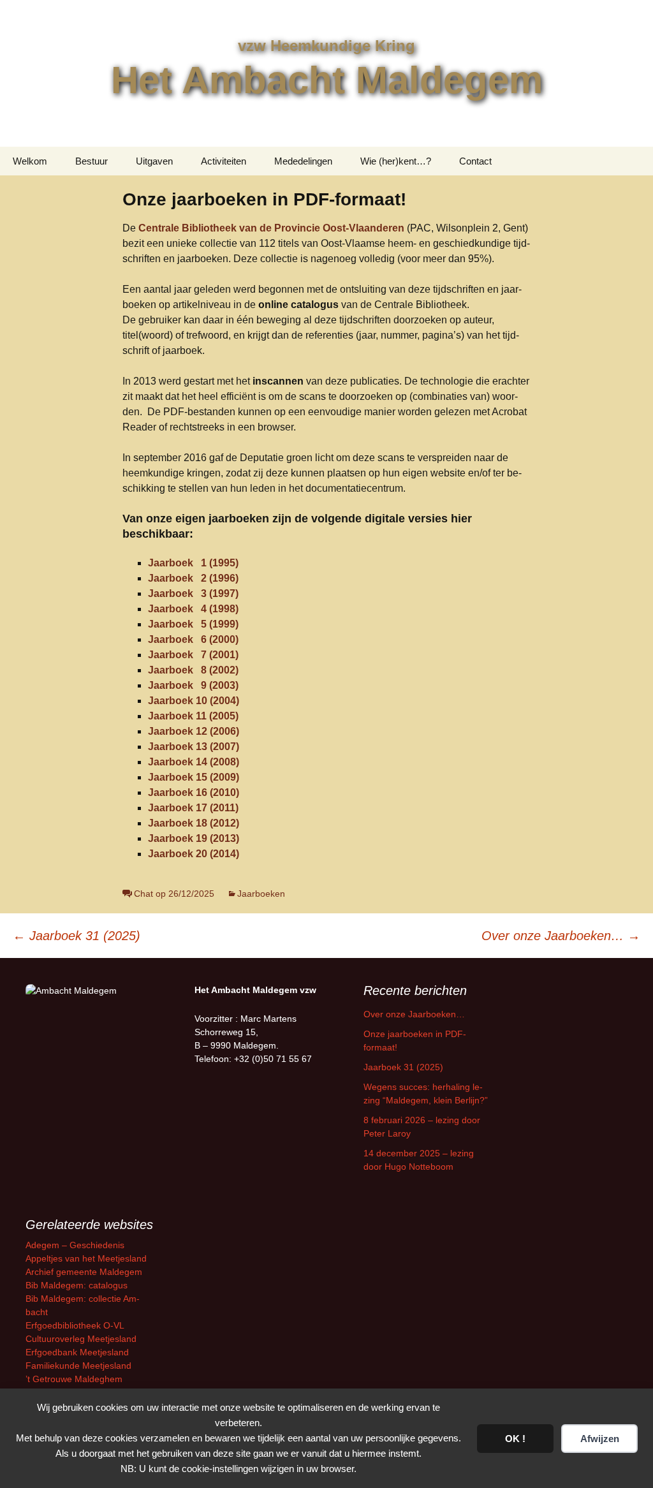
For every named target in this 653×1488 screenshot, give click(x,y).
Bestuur (91, 161)
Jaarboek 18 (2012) (193, 823)
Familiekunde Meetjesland (78, 1365)
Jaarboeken (261, 893)
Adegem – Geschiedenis (75, 1245)
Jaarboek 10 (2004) (193, 700)
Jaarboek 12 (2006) (193, 731)
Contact (475, 161)
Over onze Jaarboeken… (560, 936)
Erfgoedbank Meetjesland (77, 1352)
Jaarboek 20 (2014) (193, 853)
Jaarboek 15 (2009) (193, 777)
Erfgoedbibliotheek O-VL (75, 1325)
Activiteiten (223, 161)
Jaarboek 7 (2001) (193, 654)
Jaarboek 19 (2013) (193, 838)
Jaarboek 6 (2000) (193, 639)
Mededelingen (303, 161)
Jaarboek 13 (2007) (193, 746)
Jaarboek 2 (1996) (193, 578)
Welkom (30, 161)
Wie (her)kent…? (395, 161)
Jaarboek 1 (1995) (193, 562)
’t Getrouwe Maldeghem (74, 1379)
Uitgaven (154, 161)
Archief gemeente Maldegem (84, 1272)
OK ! (515, 1438)
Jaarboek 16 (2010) (193, 792)
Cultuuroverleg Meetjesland (81, 1339)
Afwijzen (599, 1438)
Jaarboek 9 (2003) (193, 685)
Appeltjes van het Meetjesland (86, 1258)
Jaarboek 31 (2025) (76, 936)
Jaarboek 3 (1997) (193, 593)
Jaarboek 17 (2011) (193, 807)
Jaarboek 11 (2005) (193, 716)
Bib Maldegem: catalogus (77, 1285)
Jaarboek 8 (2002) (193, 670)
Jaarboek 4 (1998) (193, 608)
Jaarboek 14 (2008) (193, 761)
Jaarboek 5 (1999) (193, 624)
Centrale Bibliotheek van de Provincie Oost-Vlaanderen (271, 228)
